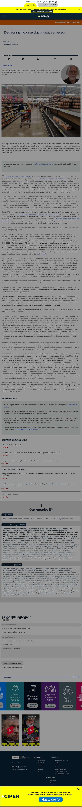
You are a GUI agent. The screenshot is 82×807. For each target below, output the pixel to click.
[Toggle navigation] (4, 16)
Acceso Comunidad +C (48, 5)
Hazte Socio (30, 5)
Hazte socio (51, 799)
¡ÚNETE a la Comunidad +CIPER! (42, 11)
